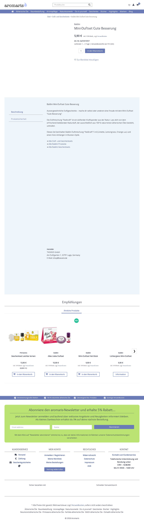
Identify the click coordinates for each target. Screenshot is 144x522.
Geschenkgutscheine (22, 462)
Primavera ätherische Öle (53, 512)
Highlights (114, 509)
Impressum (89, 462)
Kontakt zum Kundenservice (124, 455)
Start (49, 17)
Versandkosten (102, 36)
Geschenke (97, 509)
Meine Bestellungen (54, 462)
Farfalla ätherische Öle (74, 512)
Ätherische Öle (31, 509)
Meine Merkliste (55, 459)
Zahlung (21, 458)
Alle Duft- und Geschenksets (61, 141)
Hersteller (50, 249)
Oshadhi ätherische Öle (114, 512)
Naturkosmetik (71, 509)
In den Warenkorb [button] (24, 374)
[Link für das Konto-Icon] (133, 5)
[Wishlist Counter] (129, 5)
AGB (89, 466)
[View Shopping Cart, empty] (138, 5)
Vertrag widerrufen (55, 469)
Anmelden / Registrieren (54, 455)
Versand (21, 455)
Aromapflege (58, 509)
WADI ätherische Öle (93, 512)
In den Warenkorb (95, 51)
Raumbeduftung (45, 509)
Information (121, 374)
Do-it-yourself (85, 509)
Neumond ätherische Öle (30, 512)
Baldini (77, 24)
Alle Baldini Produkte (57, 144)
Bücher (106, 509)
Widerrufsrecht (89, 455)
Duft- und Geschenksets (60, 17)
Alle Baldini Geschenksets (59, 147)
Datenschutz (89, 459)
